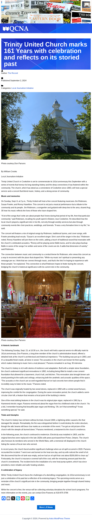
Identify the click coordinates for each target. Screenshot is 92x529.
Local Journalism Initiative (23, 88)
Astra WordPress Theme (59, 519)
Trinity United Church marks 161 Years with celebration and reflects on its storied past (45, 54)
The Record (13, 73)
